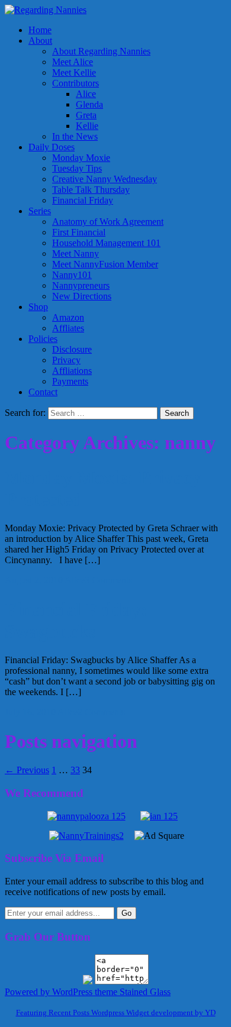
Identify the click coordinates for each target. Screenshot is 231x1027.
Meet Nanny (75, 253)
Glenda (89, 104)
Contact (42, 392)
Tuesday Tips (77, 168)
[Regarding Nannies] (45, 10)
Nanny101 (72, 275)
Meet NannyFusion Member (105, 264)
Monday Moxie (81, 158)
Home (40, 30)
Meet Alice (72, 62)
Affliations (72, 371)
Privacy (66, 360)
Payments (70, 381)
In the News (75, 136)
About (40, 40)
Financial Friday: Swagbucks (76, 620)
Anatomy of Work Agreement (107, 222)
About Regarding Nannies (101, 51)
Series (39, 211)
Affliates (68, 328)
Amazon (68, 317)
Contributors (75, 83)
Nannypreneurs (81, 285)
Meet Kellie (74, 72)
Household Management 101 (106, 243)
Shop (38, 307)
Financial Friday (82, 200)
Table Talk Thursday (91, 190)
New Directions (81, 296)
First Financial (78, 232)
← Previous (27, 770)
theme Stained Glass (131, 992)
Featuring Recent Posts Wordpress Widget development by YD (116, 1012)
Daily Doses (51, 147)
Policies (42, 339)
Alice (86, 94)
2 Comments (101, 712)
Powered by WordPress (48, 992)
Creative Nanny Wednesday (104, 179)
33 (75, 770)
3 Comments (108, 580)
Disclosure (72, 349)
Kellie (87, 126)
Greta (86, 115)
